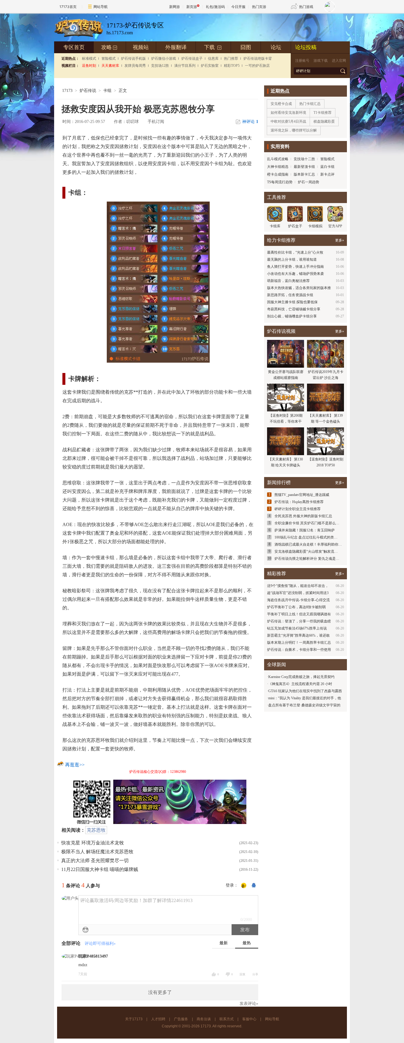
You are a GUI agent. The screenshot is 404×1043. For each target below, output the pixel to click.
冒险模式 (108, 58)
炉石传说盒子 (192, 58)
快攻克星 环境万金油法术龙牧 (92, 842)
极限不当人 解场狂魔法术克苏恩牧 (97, 851)
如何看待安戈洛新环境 (288, 113)
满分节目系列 (184, 66)
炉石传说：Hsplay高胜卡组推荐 (299, 502)
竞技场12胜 (160, 66)
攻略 (109, 47)
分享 (255, 974)
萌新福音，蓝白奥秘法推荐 (288, 281)
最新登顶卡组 (304, 167)
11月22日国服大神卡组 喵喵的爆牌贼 (99, 869)
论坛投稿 (305, 47)
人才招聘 (158, 1019)
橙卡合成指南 (277, 174)
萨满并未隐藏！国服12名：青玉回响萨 (304, 530)
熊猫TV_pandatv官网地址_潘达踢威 (301, 495)
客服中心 (249, 1019)
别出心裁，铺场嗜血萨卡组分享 (292, 316)
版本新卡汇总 (304, 174)
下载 (213, 47)
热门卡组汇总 (310, 104)
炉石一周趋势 (308, 182)
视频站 (141, 47)
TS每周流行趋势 (280, 182)
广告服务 (181, 1019)
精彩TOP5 (232, 66)
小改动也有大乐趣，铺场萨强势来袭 (295, 274)
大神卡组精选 (277, 167)
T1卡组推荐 (322, 113)
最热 (247, 943)
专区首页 (74, 47)
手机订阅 (156, 121)
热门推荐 (231, 58)
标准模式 (89, 58)
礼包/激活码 (215, 6)
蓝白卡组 (327, 167)
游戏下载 (320, 61)
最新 (223, 943)
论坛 (276, 47)
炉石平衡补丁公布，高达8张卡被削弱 (296, 607)
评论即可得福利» (100, 943)
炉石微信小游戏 (163, 58)
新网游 (174, 6)
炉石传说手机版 (133, 58)
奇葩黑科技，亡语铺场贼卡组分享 (293, 309)
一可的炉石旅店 (257, 66)
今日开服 (238, 6)
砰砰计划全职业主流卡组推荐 (297, 509)
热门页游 (259, 6)
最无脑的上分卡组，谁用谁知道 (292, 259)
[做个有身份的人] (243, 886)
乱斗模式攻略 (277, 159)
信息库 (213, 58)
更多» (339, 240)
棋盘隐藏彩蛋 (324, 121)
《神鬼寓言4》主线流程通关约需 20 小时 (300, 684)
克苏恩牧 (96, 830)
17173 (67, 90)
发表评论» (249, 1003)
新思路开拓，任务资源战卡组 (290, 295)
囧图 (245, 47)
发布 (245, 929)
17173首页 (68, 6)
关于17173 (134, 1019)
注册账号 (302, 61)
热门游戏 (306, 6)
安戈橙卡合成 (281, 104)
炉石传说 (88, 90)
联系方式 (226, 1019)
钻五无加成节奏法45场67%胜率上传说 (297, 628)
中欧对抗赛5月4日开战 (288, 121)
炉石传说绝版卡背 (257, 58)
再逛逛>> (75, 764)
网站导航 (100, 6)
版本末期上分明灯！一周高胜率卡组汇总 (299, 642)
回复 (242, 974)
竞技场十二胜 (304, 159)
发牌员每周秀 (135, 66)
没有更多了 (160, 992)
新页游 (191, 6)
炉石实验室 (210, 66)
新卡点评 (327, 174)
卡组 (107, 90)
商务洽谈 (204, 1019)
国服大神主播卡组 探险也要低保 (292, 302)
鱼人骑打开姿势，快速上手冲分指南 (295, 267)
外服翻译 (176, 47)
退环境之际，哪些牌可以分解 (294, 130)
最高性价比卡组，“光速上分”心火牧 (295, 252)
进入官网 (339, 61)
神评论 (250, 121)
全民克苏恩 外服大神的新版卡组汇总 (303, 516)
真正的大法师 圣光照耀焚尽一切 (95, 860)
